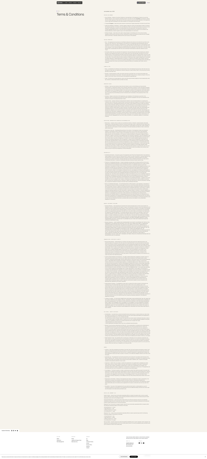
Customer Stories (89, 441)
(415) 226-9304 (129, 446)
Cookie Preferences (123, 456)
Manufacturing (74, 441)
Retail (73, 438)
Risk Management (60, 441)
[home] (60, 2)
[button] (70, 3)
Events (87, 443)
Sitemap (88, 446)
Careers (87, 447)
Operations (59, 440)
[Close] (205, 457)
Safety (58, 438)
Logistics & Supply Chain (76, 440)
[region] (103, 457)
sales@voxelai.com (130, 443)
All (86, 438)
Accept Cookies (133, 456)
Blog (87, 440)
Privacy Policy (89, 444)
